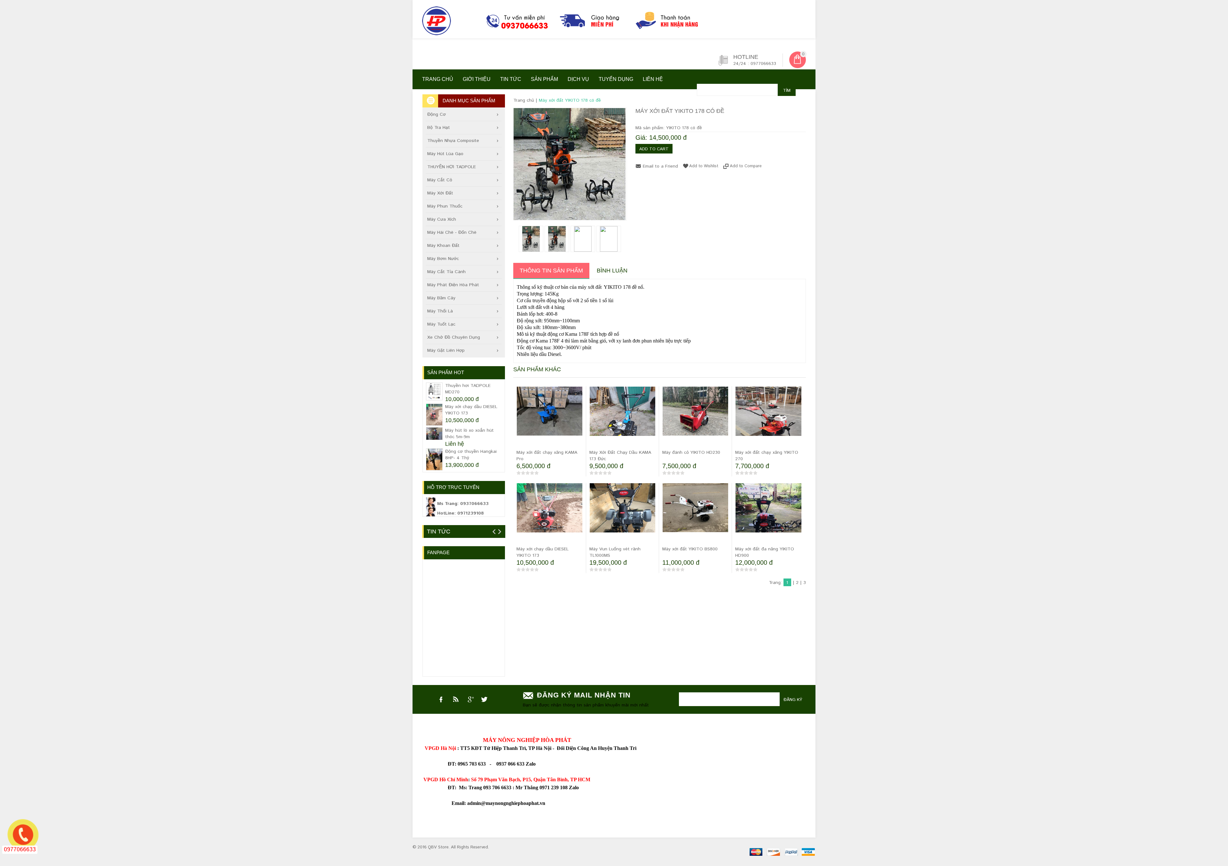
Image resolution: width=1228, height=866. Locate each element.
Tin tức (510, 79)
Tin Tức (438, 531)
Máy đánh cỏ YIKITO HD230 (691, 452)
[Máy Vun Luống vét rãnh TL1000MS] (622, 516)
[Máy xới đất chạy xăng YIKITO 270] (768, 420)
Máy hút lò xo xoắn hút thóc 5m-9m (469, 433)
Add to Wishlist (703, 166)
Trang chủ (437, 79)
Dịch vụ (578, 79)
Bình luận (612, 270)
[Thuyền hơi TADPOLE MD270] (434, 391)
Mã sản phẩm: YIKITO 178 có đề (668, 128)
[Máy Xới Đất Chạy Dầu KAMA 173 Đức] (622, 420)
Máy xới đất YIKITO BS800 (690, 549)
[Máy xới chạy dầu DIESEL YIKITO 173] (549, 516)
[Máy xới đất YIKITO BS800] (695, 507)
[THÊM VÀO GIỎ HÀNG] (522, 441)
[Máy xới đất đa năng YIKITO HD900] (768, 516)
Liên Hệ (653, 79)
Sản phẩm (544, 79)
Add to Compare (746, 166)
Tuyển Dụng (616, 79)
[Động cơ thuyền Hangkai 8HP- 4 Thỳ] (434, 459)
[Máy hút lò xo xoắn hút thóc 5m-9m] (434, 433)
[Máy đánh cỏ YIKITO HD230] (695, 411)
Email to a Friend (660, 166)
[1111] (574, 22)
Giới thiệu (477, 79)
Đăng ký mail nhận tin (584, 695)
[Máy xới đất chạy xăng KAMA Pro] (549, 411)
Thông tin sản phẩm (551, 270)
